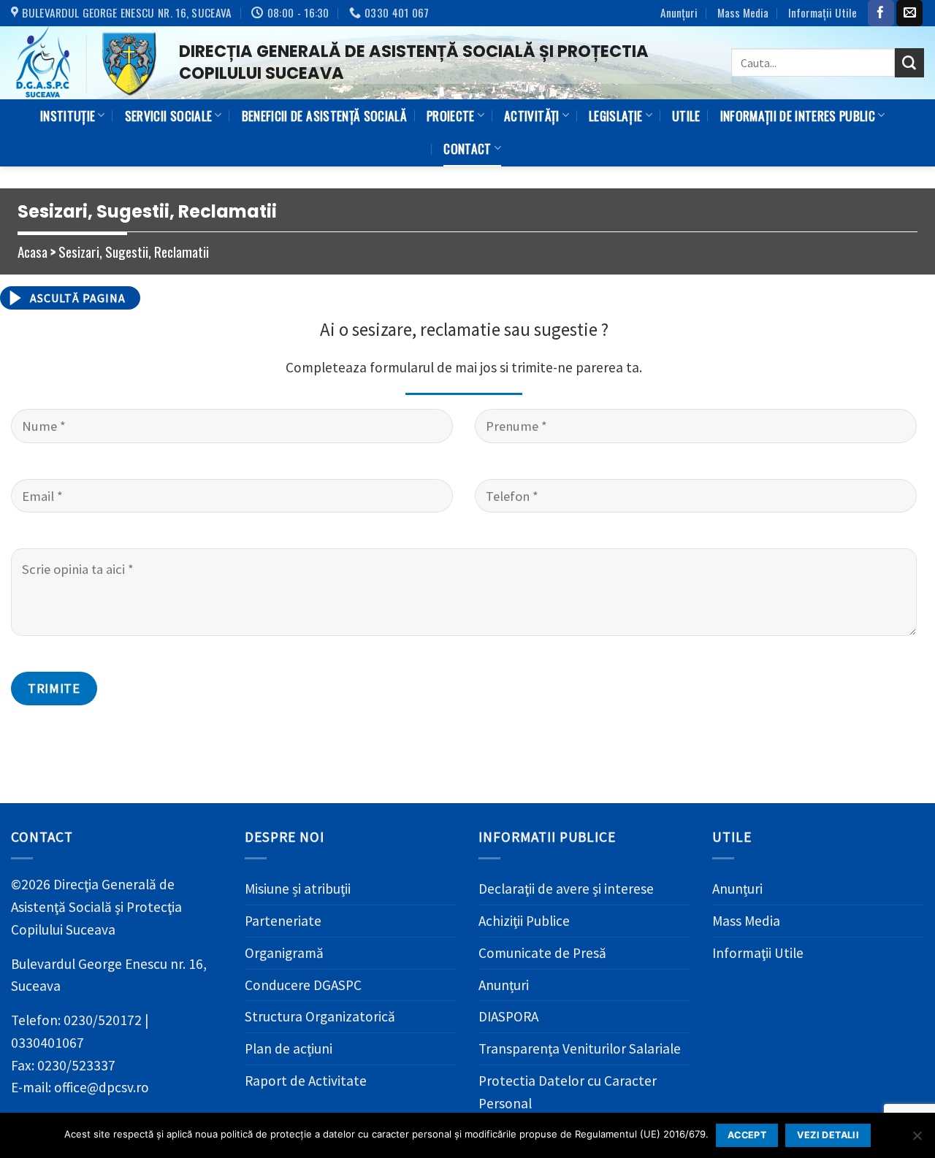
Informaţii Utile (822, 12)
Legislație (615, 115)
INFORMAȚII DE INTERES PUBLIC (798, 115)
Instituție (67, 115)
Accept (747, 1135)
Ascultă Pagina (78, 298)
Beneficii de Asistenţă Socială (324, 115)
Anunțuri (679, 12)
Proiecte (451, 115)
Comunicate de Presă (542, 953)
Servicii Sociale (169, 115)
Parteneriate (283, 920)
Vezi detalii (828, 1135)
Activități (531, 115)
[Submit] (909, 62)
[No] (916, 1139)
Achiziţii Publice (524, 920)
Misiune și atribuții (298, 888)
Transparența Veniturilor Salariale (579, 1048)
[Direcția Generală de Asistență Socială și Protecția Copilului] (84, 62)
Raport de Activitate (306, 1080)
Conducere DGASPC (303, 985)
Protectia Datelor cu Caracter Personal (567, 1092)
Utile (686, 115)
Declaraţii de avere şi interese (566, 888)
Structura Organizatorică (320, 1016)
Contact (467, 148)
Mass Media (742, 12)
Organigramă (284, 953)
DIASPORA (508, 1016)
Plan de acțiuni (288, 1048)
